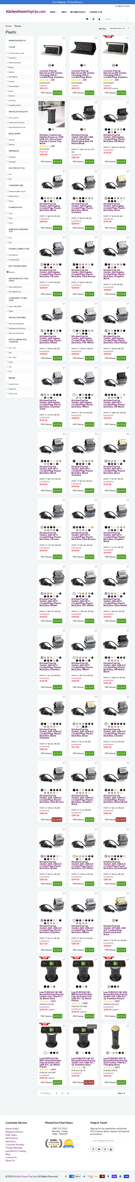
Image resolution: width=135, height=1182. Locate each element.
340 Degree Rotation (17, 328)
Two (11, 218)
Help (64, 12)
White (11, 72)
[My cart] (93, 19)
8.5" (10, 353)
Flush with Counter (17, 122)
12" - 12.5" (13, 357)
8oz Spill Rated (15, 292)
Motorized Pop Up (16, 333)
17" (10, 372)
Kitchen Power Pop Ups (25, 1176)
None (11, 201)
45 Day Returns (75, 2)
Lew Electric (14, 384)
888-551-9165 (123, 6)
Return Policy (78, 12)
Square (12, 144)
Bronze (12, 96)
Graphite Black (15, 105)
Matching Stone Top (17, 127)
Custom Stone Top (16, 53)
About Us (10, 1160)
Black (11, 67)
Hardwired (13, 255)
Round (11, 140)
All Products (12, 1138)
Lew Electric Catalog (16, 1151)
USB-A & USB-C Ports (17, 191)
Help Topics (11, 1135)
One (11, 213)
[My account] (99, 19)
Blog (8, 1154)
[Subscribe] (126, 1141)
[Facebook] (93, 1149)
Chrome (12, 101)
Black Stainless (15, 63)
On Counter (14, 118)
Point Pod (13, 394)
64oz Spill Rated (15, 287)
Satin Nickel (14, 86)
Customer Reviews (15, 1144)
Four (11, 223)
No (10, 179)
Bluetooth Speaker (16, 324)
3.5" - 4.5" (12, 348)
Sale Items (11, 1141)
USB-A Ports (14, 196)
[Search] (127, 19)
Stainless (12, 58)
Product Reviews (14, 1147)
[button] (64, 38)
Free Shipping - (60, 2)
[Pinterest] (99, 1149)
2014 (11, 311)
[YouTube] (111, 1149)
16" (10, 367)
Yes (10, 174)
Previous (46, 1093)
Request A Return (14, 1131)
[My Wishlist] (87, 19)
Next (120, 1093)
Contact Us (96, 12)
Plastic (12, 272)
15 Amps (12, 162)
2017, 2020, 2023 (15, 306)
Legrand (12, 389)
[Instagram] (105, 1149)
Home (9, 26)
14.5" (11, 362)
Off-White (13, 77)
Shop (52, 12)
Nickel (11, 82)
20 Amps (12, 157)
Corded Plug (14, 260)
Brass (11, 91)
